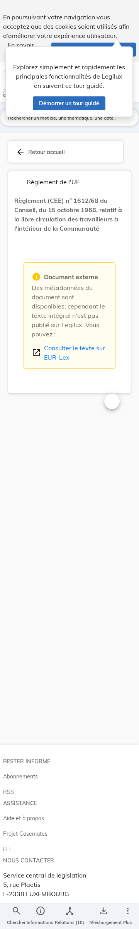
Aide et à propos (23, 818)
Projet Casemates (25, 833)
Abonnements (20, 776)
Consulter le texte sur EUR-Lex (68, 352)
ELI (7, 849)
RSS (8, 791)
